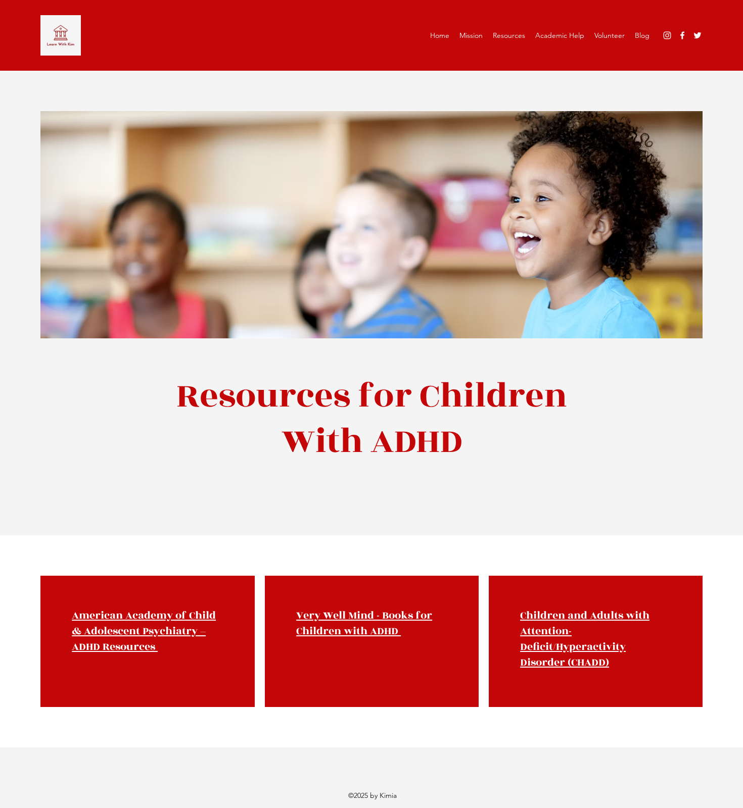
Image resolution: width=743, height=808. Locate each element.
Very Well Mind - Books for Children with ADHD (364, 623)
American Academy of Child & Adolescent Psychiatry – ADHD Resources (144, 631)
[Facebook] (682, 35)
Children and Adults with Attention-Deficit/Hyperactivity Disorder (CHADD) (584, 639)
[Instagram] (667, 35)
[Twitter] (697, 35)
